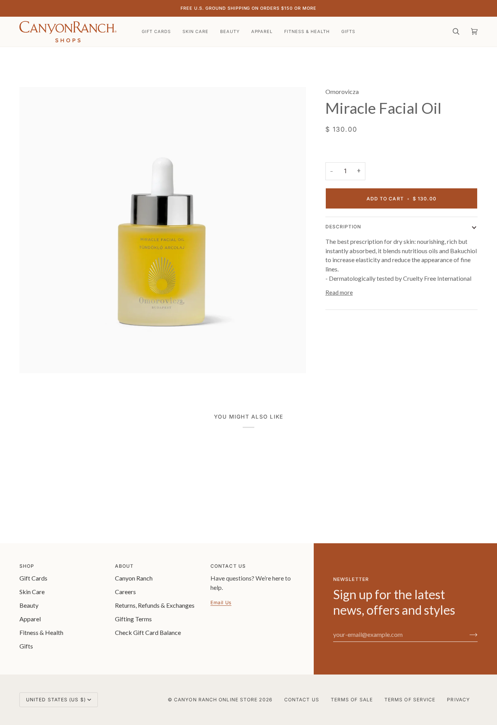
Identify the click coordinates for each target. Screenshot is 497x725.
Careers (125, 591)
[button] (195, 32)
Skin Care (32, 591)
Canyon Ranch (134, 578)
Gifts (26, 646)
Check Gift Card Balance (148, 632)
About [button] (124, 566)
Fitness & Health (41, 632)
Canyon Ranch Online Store (215, 699)
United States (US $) (56, 699)
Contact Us (301, 699)
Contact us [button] (228, 566)
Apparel (30, 618)
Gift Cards (33, 578)
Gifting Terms (133, 618)
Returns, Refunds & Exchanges (155, 605)
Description (343, 226)
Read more (339, 292)
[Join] (467, 634)
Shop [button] (26, 566)
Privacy (458, 699)
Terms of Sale (352, 699)
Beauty (28, 605)
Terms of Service (409, 699)
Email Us (220, 602)
